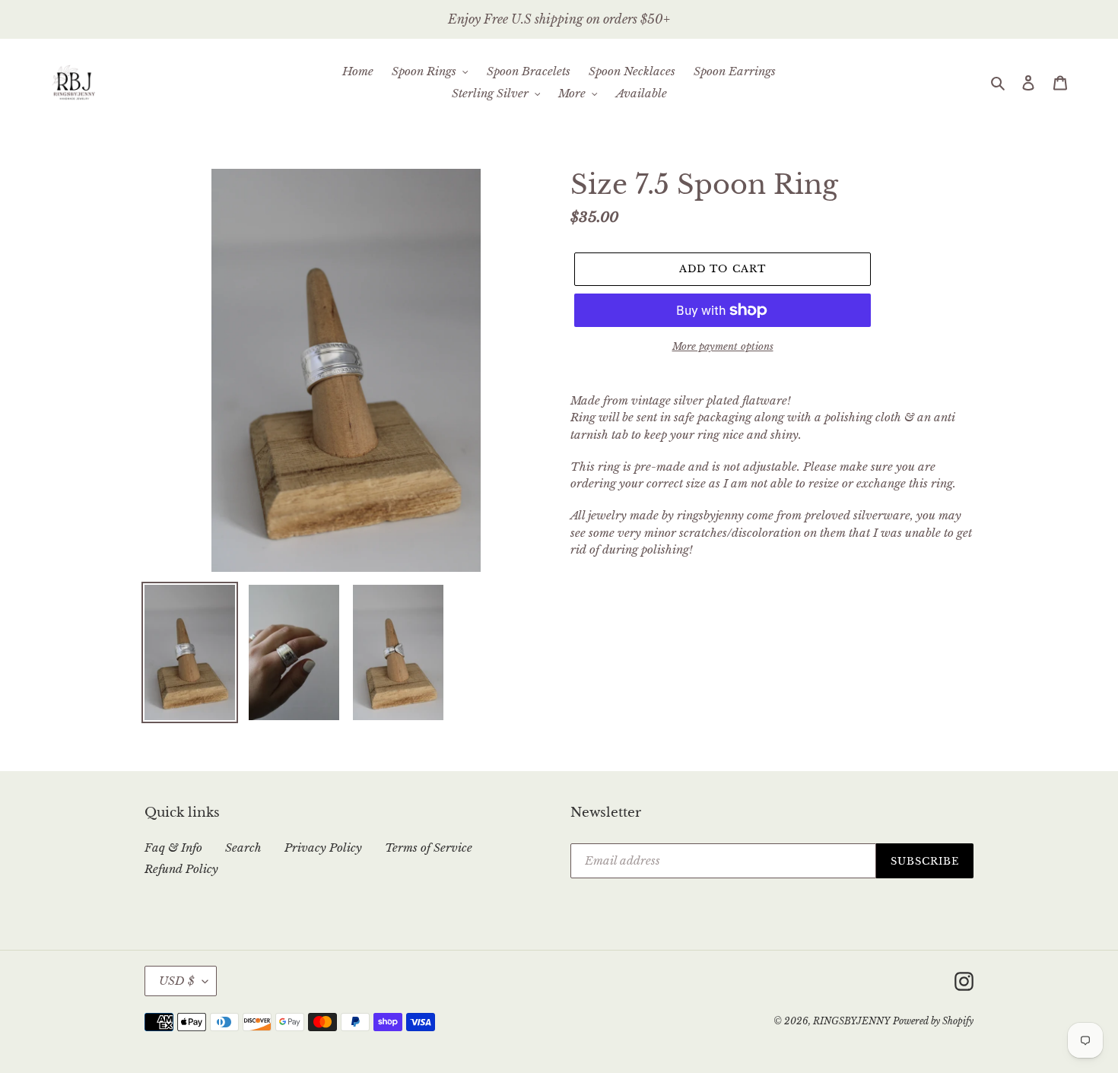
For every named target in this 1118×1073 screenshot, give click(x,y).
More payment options (722, 346)
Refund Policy (181, 869)
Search (243, 847)
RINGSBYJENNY (851, 1021)
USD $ (177, 980)
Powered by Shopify (933, 1021)
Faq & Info (173, 847)
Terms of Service (428, 847)
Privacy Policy (323, 847)
